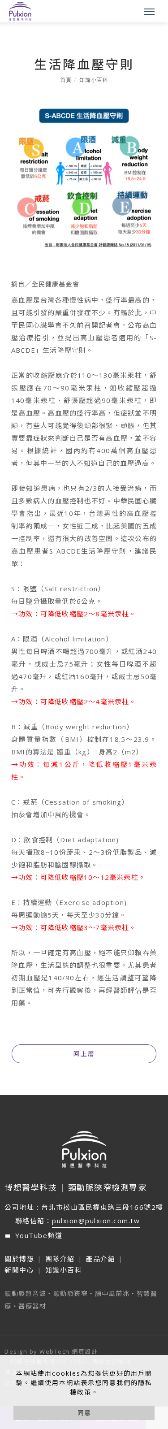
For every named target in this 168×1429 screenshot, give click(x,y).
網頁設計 (85, 1351)
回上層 (84, 1053)
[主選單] (149, 12)
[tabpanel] (84, 565)
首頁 (66, 80)
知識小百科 (93, 80)
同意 (84, 1412)
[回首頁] (20, 11)
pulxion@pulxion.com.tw (96, 1220)
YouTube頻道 (38, 1235)
